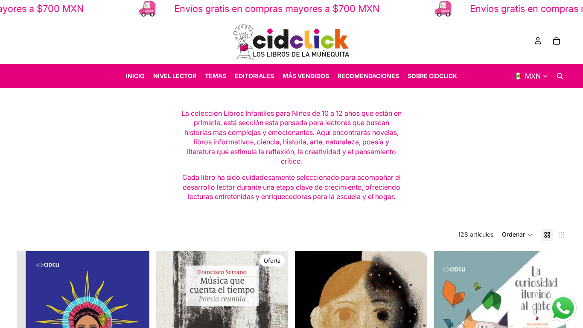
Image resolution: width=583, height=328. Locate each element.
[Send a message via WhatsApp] (563, 308)
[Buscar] (560, 76)
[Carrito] (556, 41)
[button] (517, 235)
